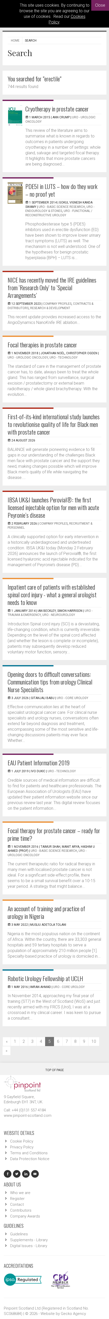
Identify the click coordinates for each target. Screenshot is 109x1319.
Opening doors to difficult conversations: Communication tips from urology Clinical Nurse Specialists (50, 681)
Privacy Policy (21, 1147)
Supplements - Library (29, 1240)
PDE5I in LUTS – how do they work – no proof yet (61, 190)
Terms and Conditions (29, 1153)
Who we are (20, 1192)
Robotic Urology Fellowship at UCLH (45, 978)
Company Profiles (57, 304)
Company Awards (25, 1216)
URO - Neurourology (58, 615)
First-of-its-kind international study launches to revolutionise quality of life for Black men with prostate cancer (54, 424)
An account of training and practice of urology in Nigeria (46, 912)
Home (15, 40)
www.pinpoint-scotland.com (27, 1115)
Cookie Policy (21, 1141)
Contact (17, 1204)
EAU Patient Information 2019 (39, 762)
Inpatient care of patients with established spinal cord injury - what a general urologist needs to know (52, 594)
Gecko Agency (73, 1313)
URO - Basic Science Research (62, 207)
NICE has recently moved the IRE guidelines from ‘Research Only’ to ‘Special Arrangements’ (52, 287)
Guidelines (19, 1234)
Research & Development (50, 308)
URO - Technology (63, 357)
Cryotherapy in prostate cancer (57, 108)
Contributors (20, 1210)
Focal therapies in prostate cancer (42, 344)
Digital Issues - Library (28, 1246)
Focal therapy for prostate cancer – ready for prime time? (54, 834)
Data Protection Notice (29, 1159)
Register (17, 1198)
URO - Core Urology (72, 698)
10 (94, 1041)
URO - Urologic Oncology (28, 357)
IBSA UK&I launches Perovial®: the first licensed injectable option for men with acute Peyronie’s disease (53, 507)
